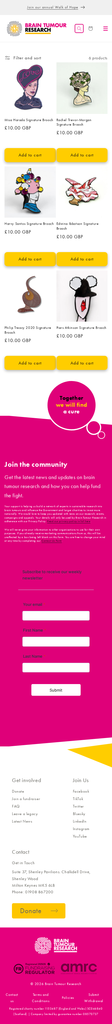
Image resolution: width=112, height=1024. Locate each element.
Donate (18, 791)
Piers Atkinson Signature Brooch (81, 328)
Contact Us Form (52, 540)
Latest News (22, 821)
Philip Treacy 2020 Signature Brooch (27, 330)
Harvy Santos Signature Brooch (29, 224)
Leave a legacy (25, 813)
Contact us (12, 998)
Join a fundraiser (26, 798)
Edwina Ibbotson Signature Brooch (77, 226)
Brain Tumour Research (63, 984)
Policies (68, 998)
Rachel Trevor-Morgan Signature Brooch (74, 122)
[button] (79, 28)
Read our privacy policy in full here (68, 521)
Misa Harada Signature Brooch (28, 120)
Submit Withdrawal (93, 998)
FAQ (16, 806)
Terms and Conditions (40, 998)
